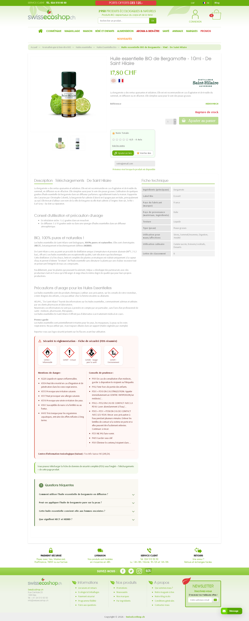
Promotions (122, 587)
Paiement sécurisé (86, 596)
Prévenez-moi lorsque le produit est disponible (134, 169)
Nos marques (123, 596)
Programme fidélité (87, 600)
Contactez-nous (162, 604)
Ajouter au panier (202, 120)
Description (43, 180)
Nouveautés (122, 592)
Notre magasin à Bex (164, 592)
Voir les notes (118, 145)
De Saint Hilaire (99, 180)
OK (152, 20)
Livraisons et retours (87, 587)
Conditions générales (164, 600)
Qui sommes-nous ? (164, 587)
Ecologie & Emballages (88, 592)
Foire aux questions (87, 604)
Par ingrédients (123, 600)
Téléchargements (69, 180)
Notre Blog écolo (162, 596)
